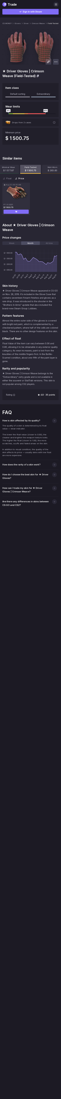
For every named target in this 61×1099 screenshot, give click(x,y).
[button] (16, 212)
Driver (26, 23)
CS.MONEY (7, 23)
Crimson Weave (38, 23)
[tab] (11, 243)
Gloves (18, 23)
